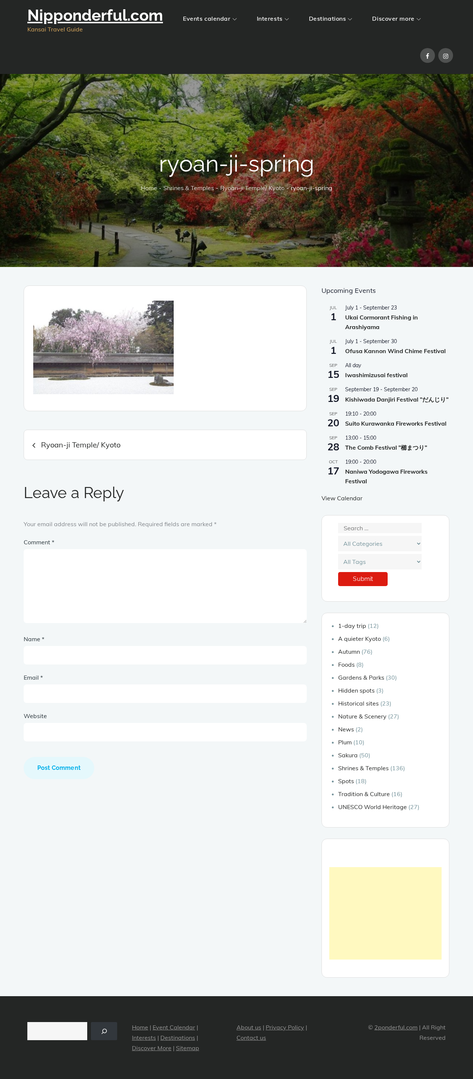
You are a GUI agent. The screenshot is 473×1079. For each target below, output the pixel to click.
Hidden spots (356, 690)
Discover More (151, 1048)
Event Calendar (174, 1027)
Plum (345, 742)
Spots (346, 781)
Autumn (349, 651)
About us (248, 1027)
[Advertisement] (385, 913)
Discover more (393, 18)
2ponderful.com (396, 1027)
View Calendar (342, 498)
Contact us (251, 1037)
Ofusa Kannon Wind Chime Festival (395, 351)
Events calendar (206, 18)
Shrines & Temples (363, 768)
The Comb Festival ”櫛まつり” (386, 447)
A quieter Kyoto (359, 638)
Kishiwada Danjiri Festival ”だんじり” (397, 399)
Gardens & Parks (361, 677)
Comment (39, 542)
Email (33, 677)
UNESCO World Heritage (372, 807)
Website (35, 716)
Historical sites (358, 703)
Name (34, 639)
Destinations (327, 18)
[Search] (104, 1031)
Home (140, 1027)
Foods (346, 664)
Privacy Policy (285, 1027)
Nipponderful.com (95, 15)
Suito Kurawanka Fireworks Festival (395, 423)
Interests (270, 18)
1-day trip (352, 625)
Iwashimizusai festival (376, 375)
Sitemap (187, 1048)
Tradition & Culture (364, 794)
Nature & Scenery (362, 716)
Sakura (348, 755)
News (346, 729)
